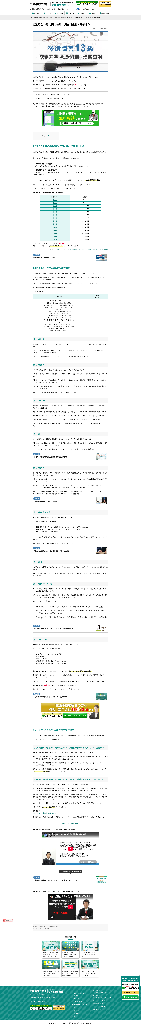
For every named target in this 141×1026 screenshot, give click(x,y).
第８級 (55, 221)
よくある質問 (78, 1001)
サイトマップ (97, 1009)
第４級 (55, 209)
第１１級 (55, 230)
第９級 (55, 224)
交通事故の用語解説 (99, 1000)
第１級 (55, 200)
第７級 (55, 218)
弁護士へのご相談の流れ (70, 823)
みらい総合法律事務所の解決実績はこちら (46, 813)
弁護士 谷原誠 (44, 928)
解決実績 (76, 998)
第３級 (55, 206)
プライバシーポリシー (99, 1006)
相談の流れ (77, 1013)
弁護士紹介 (77, 1007)
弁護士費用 (77, 1010)
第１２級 (55, 233)
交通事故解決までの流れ (81, 1004)
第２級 (55, 203)
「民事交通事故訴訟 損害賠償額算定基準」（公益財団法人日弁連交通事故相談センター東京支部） (81, 249)
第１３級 (55, 236)
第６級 (55, 215)
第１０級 (55, 227)
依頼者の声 (77, 1016)
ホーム (76, 990)
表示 (47, 136)
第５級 (55, 212)
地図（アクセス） (98, 1003)
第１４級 (55, 239)
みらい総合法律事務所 (39, 994)
